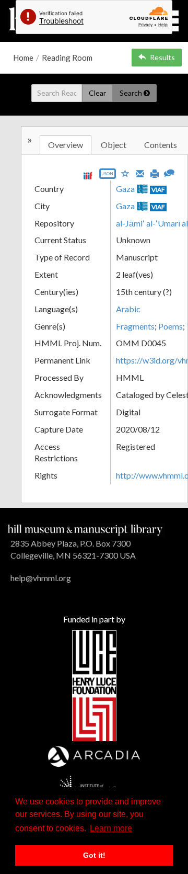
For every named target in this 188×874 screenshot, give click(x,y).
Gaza (125, 189)
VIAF (158, 190)
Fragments (135, 326)
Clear (97, 92)
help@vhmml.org (40, 578)
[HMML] (85, 529)
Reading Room (67, 57)
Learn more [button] (111, 828)
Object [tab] (113, 145)
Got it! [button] (94, 855)
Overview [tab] (65, 145)
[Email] (140, 172)
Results (162, 57)
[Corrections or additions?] (169, 171)
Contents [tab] (160, 145)
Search (132, 92)
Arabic (128, 309)
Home (23, 57)
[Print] (154, 172)
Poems (170, 326)
